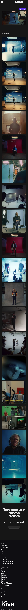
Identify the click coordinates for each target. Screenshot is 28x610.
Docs (2, 569)
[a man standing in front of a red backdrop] (14, 245)
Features (4, 545)
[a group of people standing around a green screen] (14, 417)
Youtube (3, 593)
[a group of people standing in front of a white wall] (14, 343)
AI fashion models (7, 563)
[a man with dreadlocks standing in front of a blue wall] (14, 442)
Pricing (3, 549)
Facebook (4, 595)
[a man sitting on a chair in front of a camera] (14, 221)
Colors (3, 581)
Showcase (4, 547)
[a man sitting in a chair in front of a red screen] (14, 147)
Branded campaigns (7, 561)
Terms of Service (6, 583)
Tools (3, 551)
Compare (4, 575)
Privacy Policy (5, 585)
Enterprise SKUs (6, 559)
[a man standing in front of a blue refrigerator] (14, 171)
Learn (3, 573)
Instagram (4, 591)
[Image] (14, 98)
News (3, 571)
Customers (4, 577)
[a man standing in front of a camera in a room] (14, 49)
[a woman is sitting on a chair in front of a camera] (14, 392)
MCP (2, 553)
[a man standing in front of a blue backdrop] (14, 73)
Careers (3, 579)
